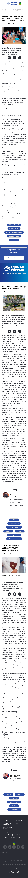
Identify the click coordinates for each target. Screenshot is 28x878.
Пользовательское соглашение (14, 858)
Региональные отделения (7, 824)
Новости (22, 8)
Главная (4, 8)
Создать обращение (14, 258)
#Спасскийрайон (14, 228)
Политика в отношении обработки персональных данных (14, 862)
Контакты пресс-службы (7, 828)
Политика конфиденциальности (14, 860)
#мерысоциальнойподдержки (14, 232)
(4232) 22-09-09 (14, 835)
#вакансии (14, 798)
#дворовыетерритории (14, 527)
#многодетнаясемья (14, 236)
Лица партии (18, 820)
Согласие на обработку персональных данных (14, 864)
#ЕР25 (19, 531)
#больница (20, 794)
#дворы (8, 531)
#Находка (8, 794)
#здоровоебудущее (14, 802)
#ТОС (14, 519)
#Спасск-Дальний (14, 224)
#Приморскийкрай (14, 535)
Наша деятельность (13, 8)
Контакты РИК (19, 823)
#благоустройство (14, 523)
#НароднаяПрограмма (14, 538)
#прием (14, 240)
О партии (5, 820)
